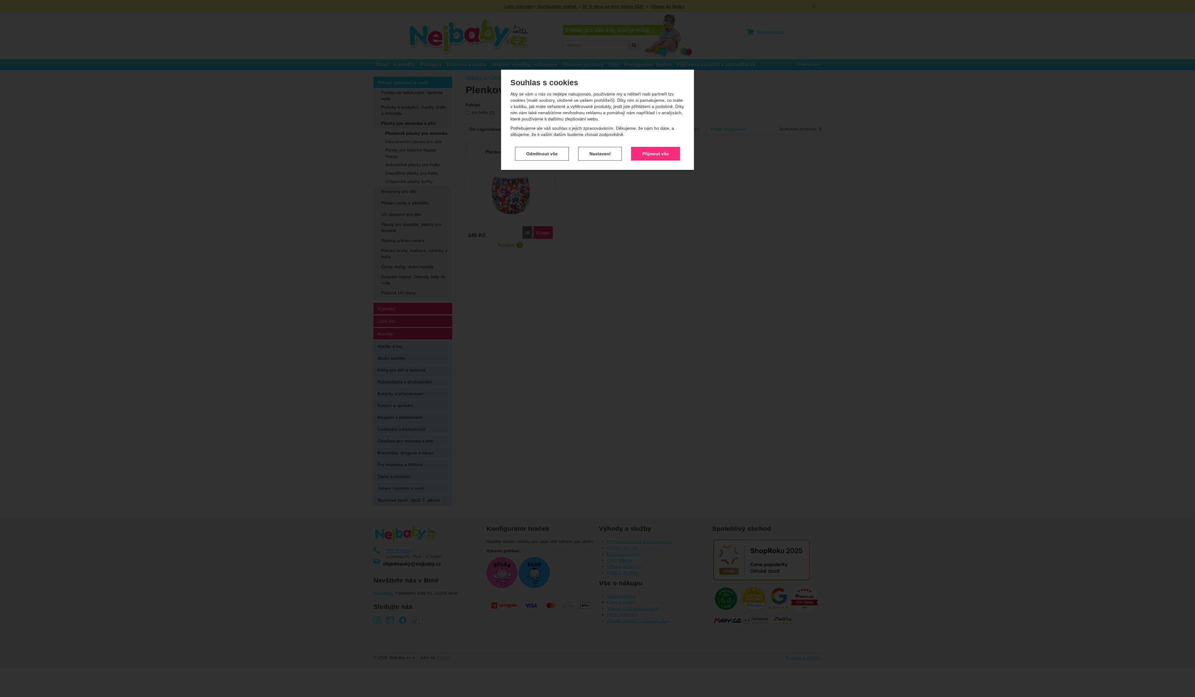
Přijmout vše (655, 153)
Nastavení (600, 153)
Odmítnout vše (542, 153)
